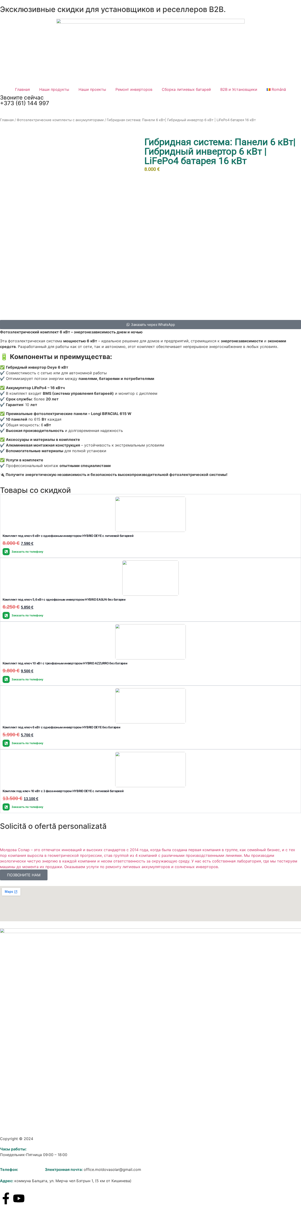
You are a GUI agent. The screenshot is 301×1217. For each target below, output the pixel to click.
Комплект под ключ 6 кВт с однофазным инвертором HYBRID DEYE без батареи (61, 727)
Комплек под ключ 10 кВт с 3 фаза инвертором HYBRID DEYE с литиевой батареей (63, 791)
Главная (22, 89)
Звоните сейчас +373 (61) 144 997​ (24, 100)
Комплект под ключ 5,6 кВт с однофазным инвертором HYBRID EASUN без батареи (64, 599)
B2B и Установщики (238, 89)
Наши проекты (92, 89)
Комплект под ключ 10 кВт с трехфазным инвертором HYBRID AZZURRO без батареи (65, 663)
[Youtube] (19, 1198)
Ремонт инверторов (133, 89)
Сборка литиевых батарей (186, 89)
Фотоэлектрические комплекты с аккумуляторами (60, 120)
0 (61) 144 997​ (32, 1169)
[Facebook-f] (6, 1198)
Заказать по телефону (27, 551)
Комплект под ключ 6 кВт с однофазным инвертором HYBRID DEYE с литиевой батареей (68, 536)
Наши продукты (54, 89)
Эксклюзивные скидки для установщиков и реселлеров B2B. (113, 9)
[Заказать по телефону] (6, 551)
